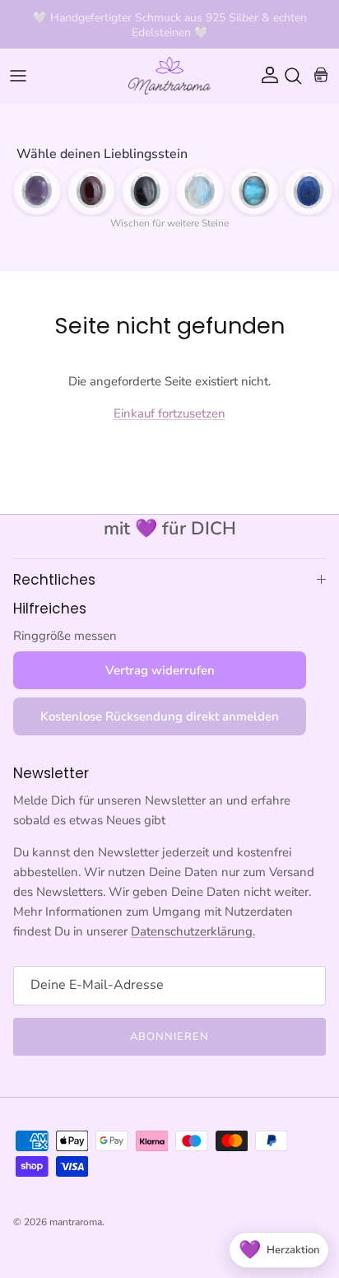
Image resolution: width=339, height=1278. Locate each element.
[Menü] (18, 76)
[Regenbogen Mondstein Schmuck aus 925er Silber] (200, 191)
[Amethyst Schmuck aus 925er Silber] (37, 191)
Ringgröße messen (65, 635)
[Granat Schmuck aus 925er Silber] (91, 191)
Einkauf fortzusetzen (169, 413)
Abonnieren (169, 1036)
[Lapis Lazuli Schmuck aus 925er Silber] (308, 191)
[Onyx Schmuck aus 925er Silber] (146, 191)
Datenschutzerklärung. (193, 931)
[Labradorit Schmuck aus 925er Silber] (254, 191)
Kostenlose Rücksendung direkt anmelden (159, 716)
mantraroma (75, 1222)
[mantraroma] (169, 76)
